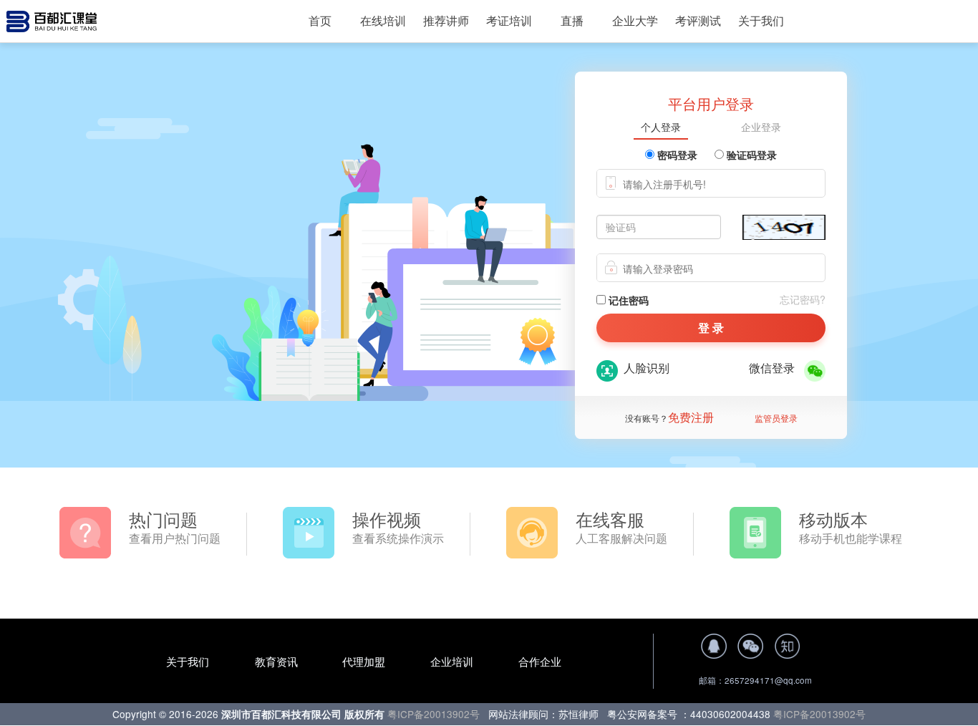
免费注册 (691, 417)
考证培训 (509, 20)
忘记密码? (803, 299)
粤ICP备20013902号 (435, 714)
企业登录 (761, 128)
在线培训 (383, 20)
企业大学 (635, 20)
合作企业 (539, 661)
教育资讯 (276, 661)
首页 (320, 20)
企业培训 (453, 661)
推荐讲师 (446, 20)
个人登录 (661, 128)
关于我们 (761, 20)
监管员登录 (776, 418)
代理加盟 (365, 661)
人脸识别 (643, 368)
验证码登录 (750, 154)
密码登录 (675, 154)
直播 (572, 20)
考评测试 (698, 20)
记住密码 (627, 300)
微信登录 (774, 368)
